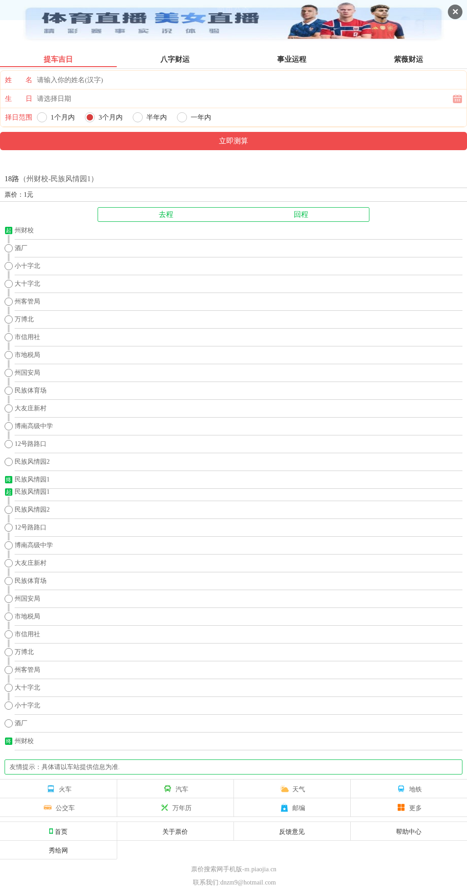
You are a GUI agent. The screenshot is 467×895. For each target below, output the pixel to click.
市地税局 (27, 354)
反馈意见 (292, 831)
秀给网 (58, 849)
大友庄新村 (31, 408)
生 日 (18, 98)
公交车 (65, 807)
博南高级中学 (34, 426)
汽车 (182, 788)
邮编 (298, 807)
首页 (61, 831)
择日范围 (18, 117)
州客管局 (27, 301)
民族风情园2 (32, 461)
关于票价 (175, 831)
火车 (65, 788)
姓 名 (18, 80)
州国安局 (27, 372)
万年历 (182, 807)
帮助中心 (408, 831)
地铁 (415, 788)
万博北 (24, 319)
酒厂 (21, 248)
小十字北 (27, 265)
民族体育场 (31, 390)
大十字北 (27, 283)
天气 (298, 788)
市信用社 (27, 337)
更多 (415, 807)
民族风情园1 (32, 479)
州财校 (24, 230)
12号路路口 (31, 443)
